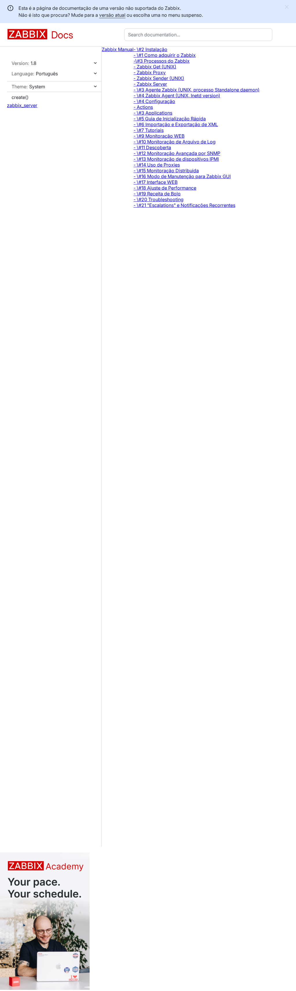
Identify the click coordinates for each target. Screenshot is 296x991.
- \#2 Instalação (150, 49)
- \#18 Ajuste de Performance (165, 188)
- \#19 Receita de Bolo (157, 194)
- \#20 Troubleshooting (159, 199)
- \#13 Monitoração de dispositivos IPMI (176, 159)
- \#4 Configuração (154, 101)
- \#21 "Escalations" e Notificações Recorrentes (184, 205)
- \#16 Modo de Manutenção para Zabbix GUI (182, 176)
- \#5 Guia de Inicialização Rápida (170, 118)
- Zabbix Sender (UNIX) (159, 78)
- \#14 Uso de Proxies (157, 165)
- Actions (143, 107)
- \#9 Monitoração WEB (159, 136)
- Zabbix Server (150, 84)
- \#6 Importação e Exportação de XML (176, 124)
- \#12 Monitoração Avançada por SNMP (177, 153)
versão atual (112, 15)
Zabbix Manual (118, 49)
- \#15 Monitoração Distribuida (166, 170)
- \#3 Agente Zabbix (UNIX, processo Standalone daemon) (197, 90)
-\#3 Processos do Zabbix (162, 61)
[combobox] (199, 34)
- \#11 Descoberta (152, 147)
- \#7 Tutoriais (149, 130)
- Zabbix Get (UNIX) (155, 67)
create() (20, 97)
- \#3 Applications (153, 113)
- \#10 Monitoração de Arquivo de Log (175, 142)
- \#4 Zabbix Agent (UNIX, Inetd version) (177, 95)
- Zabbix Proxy (150, 72)
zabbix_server (22, 105)
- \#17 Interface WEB (155, 182)
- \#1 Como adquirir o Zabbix (165, 55)
